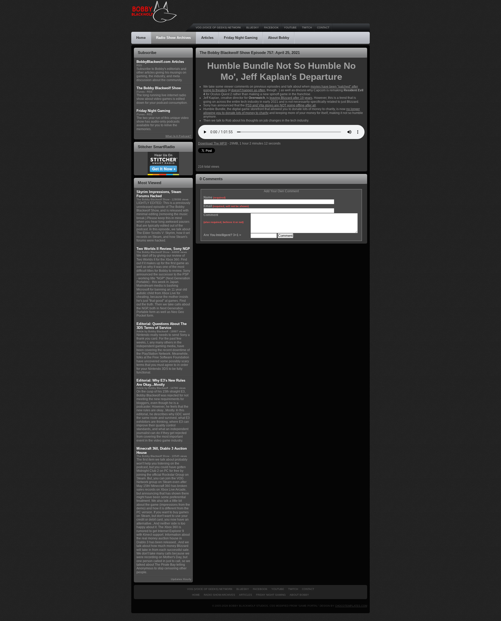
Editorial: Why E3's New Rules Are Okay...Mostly (160, 382)
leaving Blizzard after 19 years (291, 98)
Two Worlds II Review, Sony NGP (163, 249)
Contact (323, 27)
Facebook (271, 27)
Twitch (307, 27)
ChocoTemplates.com (351, 605)
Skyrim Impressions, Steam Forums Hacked (158, 194)
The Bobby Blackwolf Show (152, 199)
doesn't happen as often (248, 90)
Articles (207, 38)
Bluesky (252, 27)
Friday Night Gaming (241, 38)
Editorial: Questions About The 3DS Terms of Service (161, 326)
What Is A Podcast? (178, 136)
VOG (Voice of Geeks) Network (218, 27)
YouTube (290, 27)
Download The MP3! (212, 143)
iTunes (140, 91)
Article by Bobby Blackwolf (152, 331)
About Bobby (278, 38)
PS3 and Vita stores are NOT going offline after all (281, 105)
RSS (139, 65)
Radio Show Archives (173, 38)
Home (141, 38)
